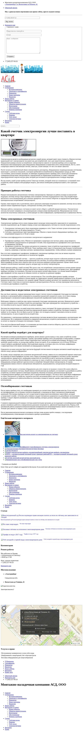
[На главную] (22, 72)
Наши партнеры (14, 95)
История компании (15, 89)
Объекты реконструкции (17, 104)
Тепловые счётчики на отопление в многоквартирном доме (60, 529)
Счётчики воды (14, 113)
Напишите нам (10, 25)
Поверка (12, 115)
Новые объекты (14, 102)
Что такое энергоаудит (25, 523)
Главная (7, 86)
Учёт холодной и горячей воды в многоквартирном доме (58, 539)
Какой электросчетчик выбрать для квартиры (53, 452)
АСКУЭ (15, 450)
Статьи (7, 111)
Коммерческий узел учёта (33, 460)
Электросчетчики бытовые (34, 449)
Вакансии (12, 97)
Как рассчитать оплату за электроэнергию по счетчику (39, 434)
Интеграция (13, 106)
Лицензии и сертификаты (18, 91)
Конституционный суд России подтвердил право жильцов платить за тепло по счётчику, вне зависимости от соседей (30, 519)
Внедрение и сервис (12, 100)
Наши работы (9, 98)
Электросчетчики (15, 119)
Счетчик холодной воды (31, 458)
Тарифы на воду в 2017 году (31, 534)
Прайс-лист (9, 672)
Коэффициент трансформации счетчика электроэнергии (39, 447)
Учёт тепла (12, 117)
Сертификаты (9, 663)
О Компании (9, 88)
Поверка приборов (15, 109)
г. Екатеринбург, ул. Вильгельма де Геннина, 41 (21, 4)
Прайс (7, 122)
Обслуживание (14, 108)
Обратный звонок (11, 8)
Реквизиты (12, 93)
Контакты (8, 120)
